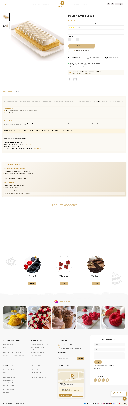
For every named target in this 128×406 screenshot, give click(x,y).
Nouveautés (36, 4)
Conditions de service (109, 367)
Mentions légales (8, 344)
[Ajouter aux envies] (4, 211)
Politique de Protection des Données (13, 355)
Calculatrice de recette (10, 377)
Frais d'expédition (79, 23)
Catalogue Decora (36, 370)
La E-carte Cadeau (8, 389)
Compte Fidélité (8, 380)
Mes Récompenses (13, 4)
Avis (17, 92)
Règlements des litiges (37, 352)
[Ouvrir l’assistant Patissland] (125, 399)
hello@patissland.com (67, 345)
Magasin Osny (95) (8, 375)
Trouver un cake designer (10, 370)
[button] (71, 27)
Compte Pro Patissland (10, 383)
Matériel (76, 4)
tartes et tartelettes (36, 148)
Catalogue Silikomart (37, 375)
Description (7, 92)
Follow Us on (98, 376)
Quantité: (70, 36)
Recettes (6, 392)
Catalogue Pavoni (36, 372)
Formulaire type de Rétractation (12, 352)
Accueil (3, 10)
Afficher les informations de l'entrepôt (80, 66)
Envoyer (98, 362)
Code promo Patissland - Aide (39, 344)
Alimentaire (46, 4)
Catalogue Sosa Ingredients (39, 377)
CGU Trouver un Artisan (10, 350)
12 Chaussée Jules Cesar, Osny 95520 (71, 348)
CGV (4, 347)
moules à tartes (27, 144)
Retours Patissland (36, 355)
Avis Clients (6, 372)
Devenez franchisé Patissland (8, 386)
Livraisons (33, 350)
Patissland (10, 403)
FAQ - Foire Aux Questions (38, 347)
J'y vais (32, 283)
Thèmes (85, 4)
